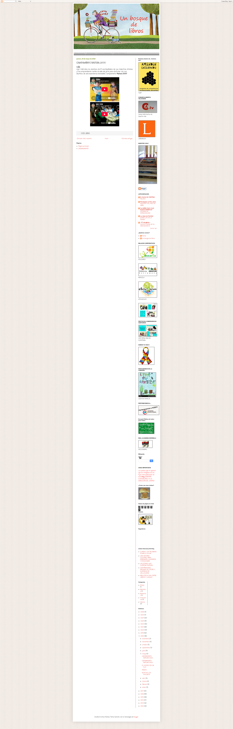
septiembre (146, 648)
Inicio (106, 139)
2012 (142, 706)
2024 (142, 618)
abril (144, 678)
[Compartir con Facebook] (87, 133)
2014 (142, 700)
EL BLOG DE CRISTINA (147, 197)
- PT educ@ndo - (145, 223)
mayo (144, 654)
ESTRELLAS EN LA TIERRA (146, 219)
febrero (144, 684)
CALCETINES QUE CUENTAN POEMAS (146, 565)
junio (144, 651)
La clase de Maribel (146, 216)
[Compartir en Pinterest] (89, 133)
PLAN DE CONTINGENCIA (104, 53)
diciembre (145, 639)
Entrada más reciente (84, 139)
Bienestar (143, 595)
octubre (145, 645)
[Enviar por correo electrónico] (82, 133)
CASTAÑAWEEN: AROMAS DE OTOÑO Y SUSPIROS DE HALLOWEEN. (147, 570)
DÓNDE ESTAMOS (119, 53)
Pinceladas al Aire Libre (148, 202)
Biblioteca (143, 590)
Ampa (142, 585)
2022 (142, 624)
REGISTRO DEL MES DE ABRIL (147, 204)
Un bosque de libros (148, 238)
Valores (142, 602)
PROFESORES (91, 53)
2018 (142, 636)
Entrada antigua (127, 139)
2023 (142, 621)
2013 (142, 703)
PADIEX (144, 670)
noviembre (146, 642)
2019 (142, 633)
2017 (142, 691)
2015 (142, 697)
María (144, 236)
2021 (142, 627)
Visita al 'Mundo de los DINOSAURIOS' (147, 225)
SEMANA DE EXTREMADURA (145, 212)
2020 (142, 630)
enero (144, 687)
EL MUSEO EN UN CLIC (148, 666)
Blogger (136, 717)
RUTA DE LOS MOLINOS (146, 674)
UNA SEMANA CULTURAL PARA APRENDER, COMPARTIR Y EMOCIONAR (148, 558)
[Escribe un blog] (84, 133)
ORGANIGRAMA (83, 149)
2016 (142, 694)
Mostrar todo (153, 228)
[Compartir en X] (85, 133)
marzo (144, 681)
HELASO (143, 199)
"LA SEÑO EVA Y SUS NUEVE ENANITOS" (147, 209)
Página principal (79, 53)
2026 (142, 612)
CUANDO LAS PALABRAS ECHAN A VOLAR (148, 553)
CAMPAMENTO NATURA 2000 (147, 657)
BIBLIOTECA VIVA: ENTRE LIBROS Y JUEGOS (148, 576)
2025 (142, 615)
